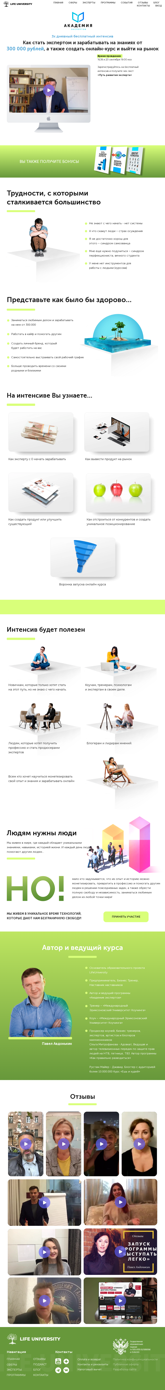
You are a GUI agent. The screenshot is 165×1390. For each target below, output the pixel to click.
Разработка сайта (124, 1369)
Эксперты (88, 2)
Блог (156, 2)
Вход (158, 5)
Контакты (143, 5)
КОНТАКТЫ (40, 1375)
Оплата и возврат (89, 1359)
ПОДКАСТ (40, 1364)
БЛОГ (37, 1369)
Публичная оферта (125, 1364)
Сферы (73, 2)
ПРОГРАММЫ (16, 1375)
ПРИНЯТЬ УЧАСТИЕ (126, 916)
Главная (58, 2)
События (126, 2)
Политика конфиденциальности (135, 1359)
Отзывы (143, 2)
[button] (131, 1346)
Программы (108, 2)
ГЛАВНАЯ (13, 1359)
